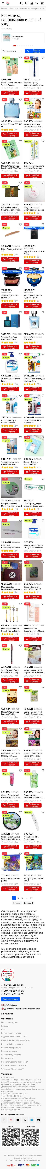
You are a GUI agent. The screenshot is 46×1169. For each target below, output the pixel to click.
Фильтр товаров (36, 51)
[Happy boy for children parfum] (34, 862)
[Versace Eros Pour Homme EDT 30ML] (11, 320)
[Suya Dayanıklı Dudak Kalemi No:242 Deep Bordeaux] (11, 654)
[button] (14, 45)
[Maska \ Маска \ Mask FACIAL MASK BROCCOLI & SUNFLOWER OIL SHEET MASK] (11, 149)
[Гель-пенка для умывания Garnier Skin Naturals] (34, 779)
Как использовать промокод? (14, 1062)
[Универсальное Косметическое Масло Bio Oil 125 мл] (34, 612)
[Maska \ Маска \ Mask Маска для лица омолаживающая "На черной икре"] (11, 737)
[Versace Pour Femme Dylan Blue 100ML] (34, 277)
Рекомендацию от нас (11, 1033)
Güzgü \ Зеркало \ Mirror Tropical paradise (34, 208)
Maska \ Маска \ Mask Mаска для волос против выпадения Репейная (33, 754)
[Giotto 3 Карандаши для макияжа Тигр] (34, 362)
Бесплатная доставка (11, 1055)
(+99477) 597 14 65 (12, 990)
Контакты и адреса (9, 1022)
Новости (5, 1026)
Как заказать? (7, 1058)
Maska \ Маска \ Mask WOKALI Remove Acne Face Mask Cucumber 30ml (33, 713)
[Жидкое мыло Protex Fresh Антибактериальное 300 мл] (11, 362)
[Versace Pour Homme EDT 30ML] (34, 320)
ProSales (18, 1160)
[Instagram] (11, 1120)
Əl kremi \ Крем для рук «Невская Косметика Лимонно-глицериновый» (34, 167)
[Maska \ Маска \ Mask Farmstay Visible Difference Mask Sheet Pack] (11, 695)
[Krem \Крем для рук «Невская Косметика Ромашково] (34, 487)
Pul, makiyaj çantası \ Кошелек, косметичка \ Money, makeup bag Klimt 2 (11, 208)
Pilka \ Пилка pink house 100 (11, 250)
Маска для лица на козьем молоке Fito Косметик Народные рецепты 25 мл (33, 125)
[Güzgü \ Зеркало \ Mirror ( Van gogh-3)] (34, 570)
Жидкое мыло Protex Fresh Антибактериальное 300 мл (10, 380)
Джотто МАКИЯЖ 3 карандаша (32, 421)
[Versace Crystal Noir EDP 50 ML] (11, 277)
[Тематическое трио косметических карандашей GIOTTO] (11, 445)
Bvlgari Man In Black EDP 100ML (34, 252)
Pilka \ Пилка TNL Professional (31, 838)
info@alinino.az (10, 1005)
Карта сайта (27, 1158)
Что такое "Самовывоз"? (12, 1069)
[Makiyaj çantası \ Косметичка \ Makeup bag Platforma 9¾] (11, 570)
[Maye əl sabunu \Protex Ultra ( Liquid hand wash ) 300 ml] (34, 529)
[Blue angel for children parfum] (11, 862)
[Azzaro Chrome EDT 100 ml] (11, 108)
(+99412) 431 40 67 (12, 994)
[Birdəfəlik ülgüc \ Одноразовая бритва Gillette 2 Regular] (34, 66)
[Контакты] (26, 3)
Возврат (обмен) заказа (12, 1044)
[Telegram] (31, 1120)
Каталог (13, 9)
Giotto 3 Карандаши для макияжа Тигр (34, 380)
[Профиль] (31, 3)
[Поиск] (21, 3)
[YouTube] (18, 1120)
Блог (3, 1029)
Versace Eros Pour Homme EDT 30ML (9, 338)
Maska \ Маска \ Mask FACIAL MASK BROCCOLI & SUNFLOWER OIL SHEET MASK (11, 167)
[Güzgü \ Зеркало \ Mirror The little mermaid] (11, 487)
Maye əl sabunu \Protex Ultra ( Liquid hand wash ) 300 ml (34, 546)
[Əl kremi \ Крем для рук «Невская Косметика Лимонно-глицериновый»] (34, 149)
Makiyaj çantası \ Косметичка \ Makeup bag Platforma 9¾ (10, 588)
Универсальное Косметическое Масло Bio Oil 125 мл (34, 629)
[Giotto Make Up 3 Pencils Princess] (11, 404)
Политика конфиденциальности (15, 1040)
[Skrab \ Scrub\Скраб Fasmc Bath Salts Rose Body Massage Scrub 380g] (11, 779)
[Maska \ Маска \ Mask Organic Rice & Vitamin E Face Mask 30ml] (34, 654)
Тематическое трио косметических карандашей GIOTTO (10, 463)
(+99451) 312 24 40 (12, 985)
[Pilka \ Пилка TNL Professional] (34, 820)
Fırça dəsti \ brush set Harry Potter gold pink (10, 629)
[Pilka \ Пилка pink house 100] (11, 233)
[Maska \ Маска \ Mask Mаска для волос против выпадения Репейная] (34, 737)
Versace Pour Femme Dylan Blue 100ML (33, 296)
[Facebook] (4, 1120)
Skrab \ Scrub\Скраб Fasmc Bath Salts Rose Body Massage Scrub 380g (10, 796)
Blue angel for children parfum (10, 879)
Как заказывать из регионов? (14, 1065)
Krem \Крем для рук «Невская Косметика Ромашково (33, 505)
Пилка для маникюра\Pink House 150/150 (10, 546)
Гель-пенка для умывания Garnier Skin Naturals (33, 796)
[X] (25, 1120)
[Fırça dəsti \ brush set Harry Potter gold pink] (11, 612)
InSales (37, 1160)
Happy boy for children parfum (33, 879)
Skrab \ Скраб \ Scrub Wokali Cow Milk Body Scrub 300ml (10, 838)
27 (31, 898)
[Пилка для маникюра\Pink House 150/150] (11, 529)
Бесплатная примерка (11, 1047)
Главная (4, 9)
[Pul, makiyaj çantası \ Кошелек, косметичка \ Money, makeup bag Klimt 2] (11, 191)
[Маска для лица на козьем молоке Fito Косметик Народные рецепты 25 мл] (34, 108)
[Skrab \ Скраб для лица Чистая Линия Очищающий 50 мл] (11, 66)
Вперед (27, 903)
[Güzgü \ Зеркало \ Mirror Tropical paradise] (34, 191)
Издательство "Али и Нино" (13, 1037)
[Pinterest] (38, 1120)
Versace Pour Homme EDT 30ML (33, 338)
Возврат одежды (9, 1051)
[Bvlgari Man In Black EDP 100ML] (34, 233)
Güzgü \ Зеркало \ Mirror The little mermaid (11, 505)
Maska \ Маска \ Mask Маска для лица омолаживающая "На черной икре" (10, 754)
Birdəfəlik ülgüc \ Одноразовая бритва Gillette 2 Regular (33, 83)
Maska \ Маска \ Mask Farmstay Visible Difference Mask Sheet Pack (11, 713)
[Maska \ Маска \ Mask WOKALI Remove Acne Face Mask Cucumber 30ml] (34, 695)
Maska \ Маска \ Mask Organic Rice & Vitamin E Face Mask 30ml (34, 671)
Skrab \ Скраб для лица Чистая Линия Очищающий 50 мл (11, 83)
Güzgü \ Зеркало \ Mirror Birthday (31, 463)
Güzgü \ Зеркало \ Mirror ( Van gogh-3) (32, 588)
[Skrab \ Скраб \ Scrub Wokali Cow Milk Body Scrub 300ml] (11, 820)
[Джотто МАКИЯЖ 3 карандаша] (34, 404)
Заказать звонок (10, 999)
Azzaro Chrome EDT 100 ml (11, 125)
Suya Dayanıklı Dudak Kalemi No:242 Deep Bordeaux (10, 671)
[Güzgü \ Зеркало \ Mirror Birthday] (34, 445)
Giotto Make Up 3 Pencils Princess (8, 421)
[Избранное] (20, 58)
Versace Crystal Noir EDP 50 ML (10, 296)
